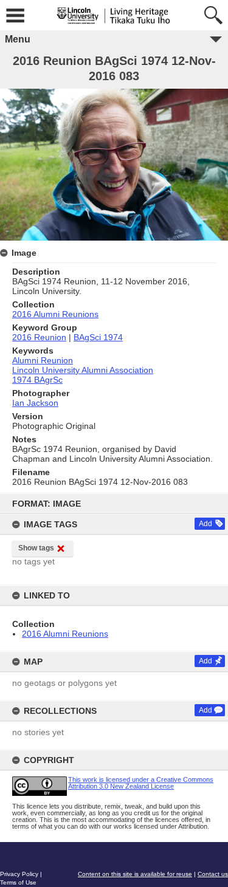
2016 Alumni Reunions (65, 634)
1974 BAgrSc (37, 380)
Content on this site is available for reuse (135, 874)
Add (205, 523)
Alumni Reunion (42, 360)
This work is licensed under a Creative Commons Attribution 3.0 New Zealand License (140, 783)
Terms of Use (18, 882)
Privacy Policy (19, 874)
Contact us (213, 874)
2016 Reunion (39, 337)
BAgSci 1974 (98, 337)
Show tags (36, 548)
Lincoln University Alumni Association (82, 370)
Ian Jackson (35, 403)
